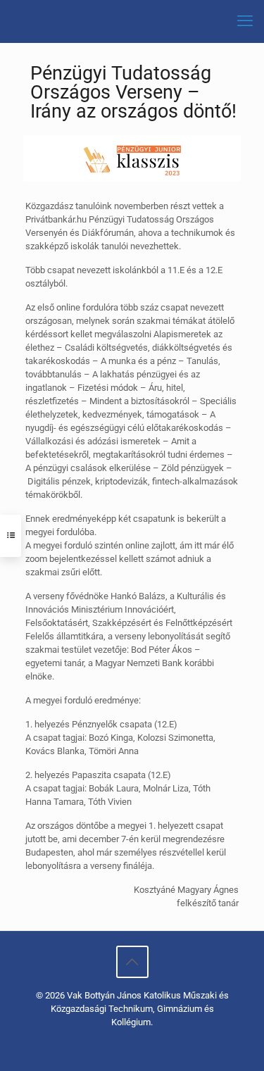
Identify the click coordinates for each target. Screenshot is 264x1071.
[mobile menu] (245, 21)
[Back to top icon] (132, 962)
